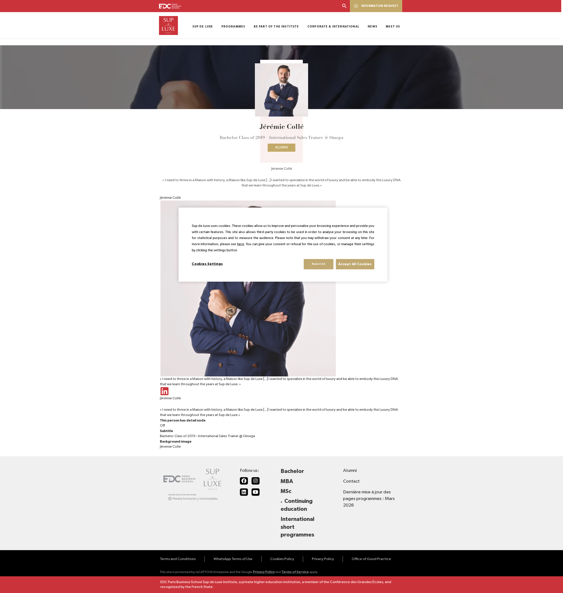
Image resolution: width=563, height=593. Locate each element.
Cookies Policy (282, 559)
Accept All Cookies (355, 264)
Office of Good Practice (371, 559)
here (240, 244)
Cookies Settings (207, 264)
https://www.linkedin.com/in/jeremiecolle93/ (164, 391)
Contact (351, 481)
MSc (286, 491)
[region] (283, 245)
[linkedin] (244, 492)
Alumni (281, 147)
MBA (287, 481)
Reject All (318, 264)
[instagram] (256, 481)
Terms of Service (295, 572)
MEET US (393, 26)
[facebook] (244, 481)
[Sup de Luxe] (168, 25)
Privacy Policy (323, 559)
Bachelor (292, 471)
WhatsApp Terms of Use (233, 559)
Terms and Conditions (178, 559)
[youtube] (256, 492)
